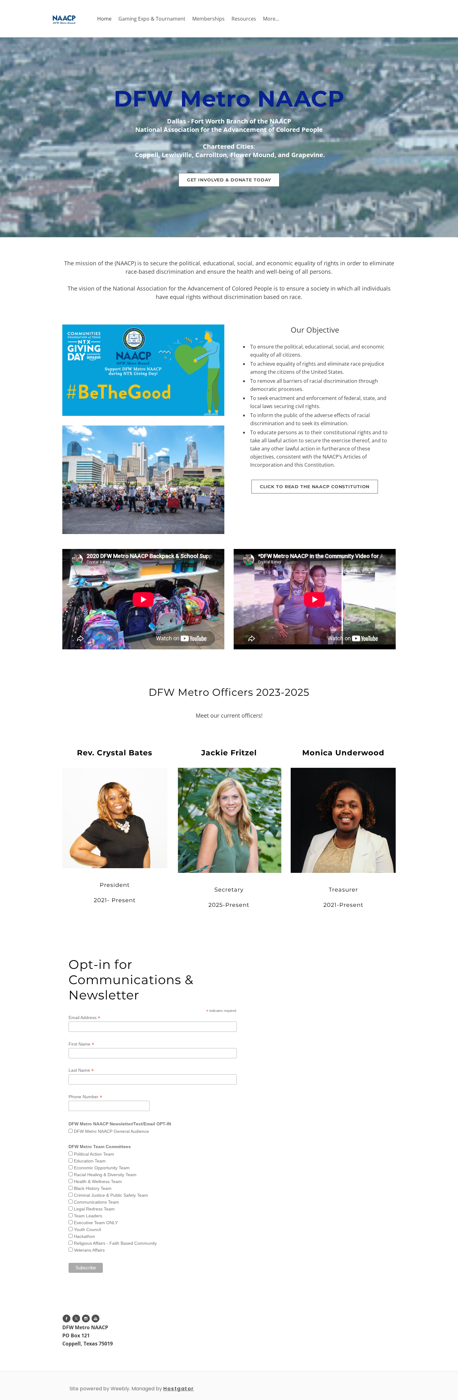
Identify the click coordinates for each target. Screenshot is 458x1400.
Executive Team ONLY (96, 1222)
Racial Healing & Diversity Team (105, 1174)
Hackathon (84, 1236)
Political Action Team (94, 1154)
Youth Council (87, 1229)
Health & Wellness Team (98, 1181)
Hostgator (178, 1388)
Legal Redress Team (94, 1208)
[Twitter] (76, 1318)
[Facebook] (66, 1318)
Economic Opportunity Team (102, 1167)
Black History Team (93, 1188)
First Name (81, 1044)
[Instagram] (86, 1318)
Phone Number (85, 1097)
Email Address (84, 1018)
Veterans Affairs (89, 1250)
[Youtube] (95, 1318)
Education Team (90, 1160)
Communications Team (96, 1202)
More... (271, 18)
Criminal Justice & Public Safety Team (111, 1195)
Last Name (81, 1070)
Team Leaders (88, 1215)
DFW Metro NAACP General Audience (111, 1131)
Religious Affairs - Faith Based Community (115, 1243)
